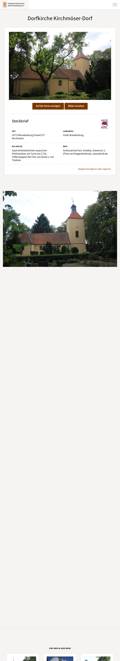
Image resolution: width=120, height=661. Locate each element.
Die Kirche (17, 146)
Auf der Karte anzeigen (48, 106)
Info (65, 146)
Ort (14, 131)
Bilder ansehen (76, 106)
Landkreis (68, 131)
